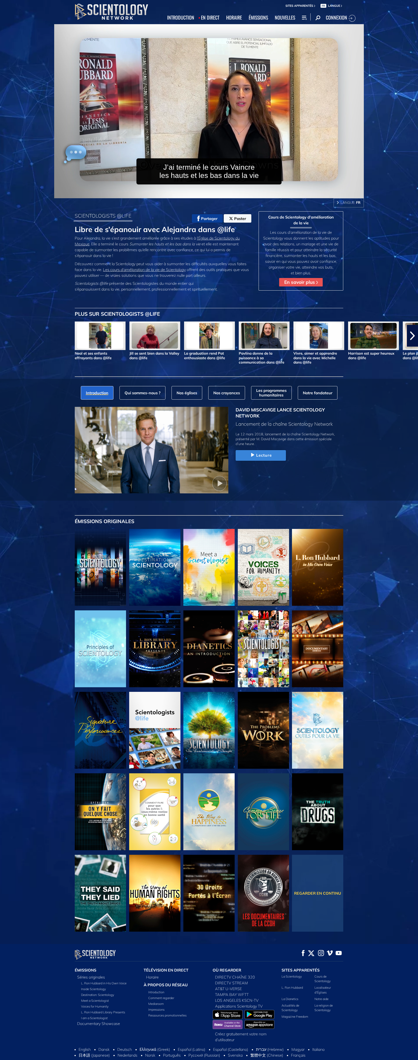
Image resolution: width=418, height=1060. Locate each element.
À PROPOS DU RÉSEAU (166, 984)
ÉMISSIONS (258, 17)
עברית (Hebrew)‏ (270, 1049)
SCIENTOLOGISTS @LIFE (103, 215)
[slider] (219, 193)
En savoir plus (300, 282)
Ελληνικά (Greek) (155, 1049)
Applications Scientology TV (239, 1006)
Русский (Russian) (204, 1055)
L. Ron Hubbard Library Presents (103, 1012)
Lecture (264, 455)
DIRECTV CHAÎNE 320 (235, 977)
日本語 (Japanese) (94, 1055)
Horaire (152, 977)
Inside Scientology (93, 989)
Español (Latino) (191, 1049)
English (85, 1049)
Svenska (235, 1055)
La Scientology (292, 976)
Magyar (298, 1049)
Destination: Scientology (97, 995)
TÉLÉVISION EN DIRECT (166, 970)
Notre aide (321, 999)
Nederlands (127, 1055)
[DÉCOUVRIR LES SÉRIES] (100, 567)
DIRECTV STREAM (231, 982)
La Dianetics (290, 999)
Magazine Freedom (295, 1016)
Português (172, 1055)
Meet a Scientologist (95, 1000)
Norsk (150, 1055)
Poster (240, 218)
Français (298, 1055)
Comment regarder (161, 998)
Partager (209, 218)
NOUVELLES (285, 17)
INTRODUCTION (180, 17)
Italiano (318, 1049)
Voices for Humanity (95, 1006)
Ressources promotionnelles (167, 1015)
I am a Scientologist (94, 1018)
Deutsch (124, 1049)
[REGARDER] (100, 648)
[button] (5, 336)
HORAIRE (234, 17)
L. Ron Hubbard (292, 987)
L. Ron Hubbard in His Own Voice (104, 983)
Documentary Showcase (98, 1023)
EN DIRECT (210, 17)
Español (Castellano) (230, 1049)
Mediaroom (156, 1004)
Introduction (156, 992)
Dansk (104, 1049)
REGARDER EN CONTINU (317, 893)
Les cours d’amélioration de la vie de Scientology (144, 269)
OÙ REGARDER (227, 970)
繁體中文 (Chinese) (266, 1055)
